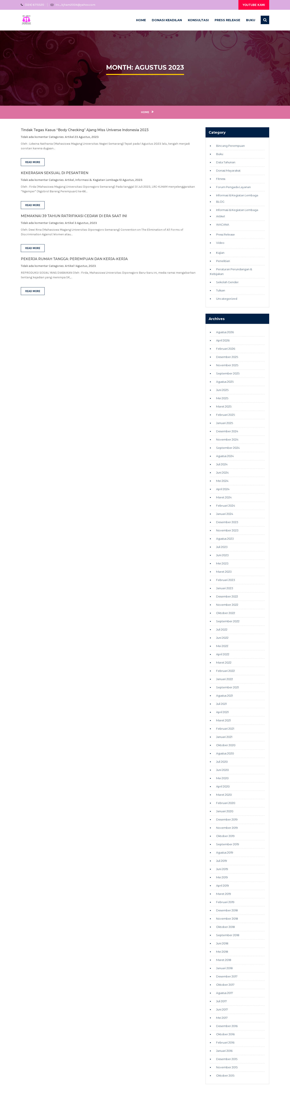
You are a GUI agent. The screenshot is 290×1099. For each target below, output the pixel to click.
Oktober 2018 (225, 927)
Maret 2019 (223, 893)
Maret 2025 (223, 406)
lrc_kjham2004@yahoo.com (75, 5)
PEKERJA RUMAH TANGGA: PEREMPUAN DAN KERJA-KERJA (74, 259)
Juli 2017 (221, 1001)
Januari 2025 (224, 423)
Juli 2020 (222, 761)
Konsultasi (198, 20)
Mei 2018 (222, 951)
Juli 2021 (221, 703)
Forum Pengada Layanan (233, 187)
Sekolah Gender (227, 282)
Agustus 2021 (224, 695)
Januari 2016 (224, 1050)
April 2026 (222, 340)
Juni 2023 (222, 555)
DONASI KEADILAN (167, 20)
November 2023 (227, 530)
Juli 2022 (221, 629)
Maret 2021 (223, 720)
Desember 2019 (227, 819)
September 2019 (227, 844)
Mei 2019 (222, 877)
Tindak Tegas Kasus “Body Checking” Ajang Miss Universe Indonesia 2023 (85, 130)
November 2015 (227, 1067)
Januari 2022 (224, 679)
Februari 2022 (225, 670)
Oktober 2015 (225, 1075)
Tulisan (220, 290)
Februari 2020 (225, 803)
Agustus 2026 (225, 332)
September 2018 (227, 935)
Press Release (227, 20)
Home (141, 20)
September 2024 (228, 447)
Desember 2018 (227, 910)
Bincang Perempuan (230, 145)
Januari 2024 (224, 514)
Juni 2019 (222, 869)
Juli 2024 (222, 464)
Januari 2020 (224, 811)
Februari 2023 (225, 580)
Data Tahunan (225, 162)
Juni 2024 (222, 472)
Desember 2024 (227, 431)
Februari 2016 (225, 1042)
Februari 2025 (225, 414)
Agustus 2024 (225, 456)
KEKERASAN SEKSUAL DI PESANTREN (54, 173)
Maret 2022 (223, 662)
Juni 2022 (222, 637)
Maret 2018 (223, 960)
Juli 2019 (221, 860)
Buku (250, 20)
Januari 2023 (224, 588)
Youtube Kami (254, 5)
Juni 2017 (222, 1009)
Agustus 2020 (225, 753)
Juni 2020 (222, 770)
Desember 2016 (227, 1026)
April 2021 (222, 712)
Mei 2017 (222, 1017)
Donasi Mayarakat (228, 170)
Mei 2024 (222, 480)
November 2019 (227, 827)
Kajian (220, 252)
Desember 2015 (226, 1059)
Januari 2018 (224, 968)
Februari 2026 (225, 348)
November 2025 (227, 365)
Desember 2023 (227, 522)
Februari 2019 (225, 902)
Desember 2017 (226, 976)
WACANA (222, 224)
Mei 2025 (222, 398)
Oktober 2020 (225, 745)
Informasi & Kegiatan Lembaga (96, 180)
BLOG (220, 201)
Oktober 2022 (225, 613)
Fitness (220, 178)
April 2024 (222, 489)
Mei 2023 (222, 563)
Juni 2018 (222, 943)
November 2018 (227, 918)
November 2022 (227, 604)
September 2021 (227, 687)
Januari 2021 (224, 737)
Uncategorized (226, 298)
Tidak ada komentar (34, 137)
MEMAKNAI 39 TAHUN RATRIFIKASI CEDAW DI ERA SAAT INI (74, 216)
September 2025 (227, 373)
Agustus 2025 (225, 381)
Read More (32, 162)
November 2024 (227, 439)
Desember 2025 (227, 357)
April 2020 (223, 786)
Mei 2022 (222, 646)
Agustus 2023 (225, 538)
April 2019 (222, 885)
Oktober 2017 (225, 984)
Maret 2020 (224, 794)
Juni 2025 (222, 390)
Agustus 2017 (224, 993)
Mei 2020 (222, 778)
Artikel (69, 137)
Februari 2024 (225, 505)
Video (220, 242)
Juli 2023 (222, 547)
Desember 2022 (227, 596)
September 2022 (227, 621)
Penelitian (223, 261)
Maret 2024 (224, 497)
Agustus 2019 (224, 852)
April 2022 (222, 654)
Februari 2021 (225, 728)
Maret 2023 (224, 571)
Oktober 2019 (225, 836)
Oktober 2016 (225, 1034)
